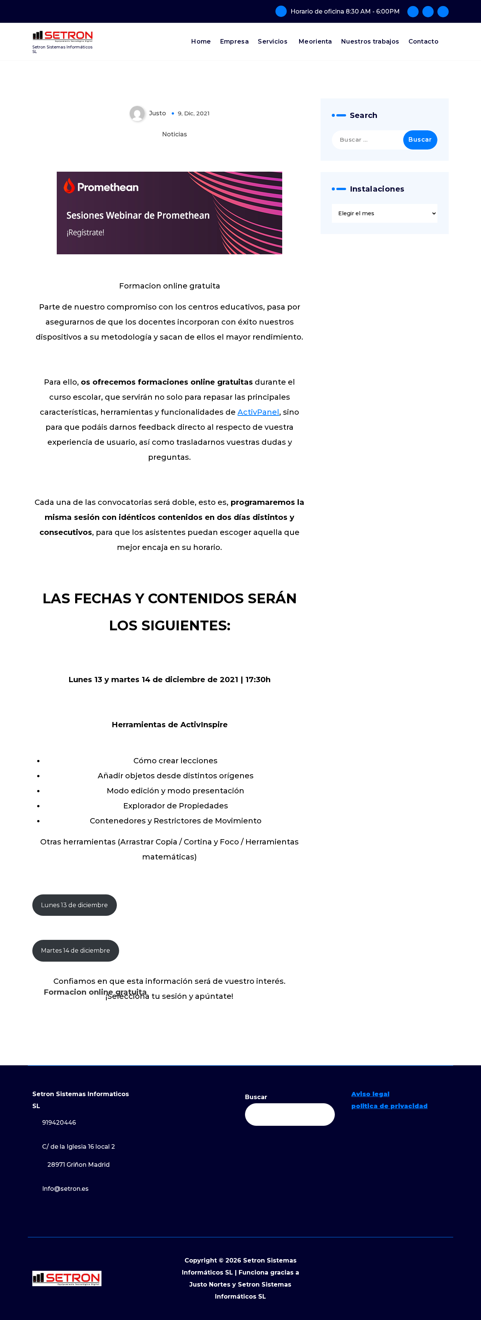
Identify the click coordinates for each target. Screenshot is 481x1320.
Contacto (423, 41)
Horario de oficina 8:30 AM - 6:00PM (345, 11)
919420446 (59, 1122)
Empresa (234, 41)
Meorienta (315, 41)
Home (201, 41)
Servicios (272, 41)
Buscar (256, 1097)
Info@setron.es (65, 1188)
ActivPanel (258, 412)
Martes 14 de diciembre (75, 950)
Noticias (174, 134)
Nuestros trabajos (370, 41)
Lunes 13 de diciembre (74, 905)
